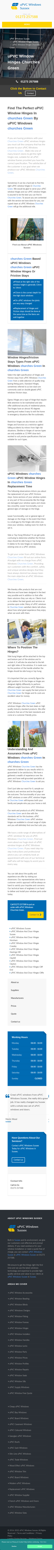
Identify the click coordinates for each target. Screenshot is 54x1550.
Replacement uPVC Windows (21, 1489)
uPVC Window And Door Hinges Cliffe (27, 973)
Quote (13, 1014)
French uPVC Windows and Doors (24, 1501)
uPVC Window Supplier (19, 1495)
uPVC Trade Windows (18, 1460)
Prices (13, 1006)
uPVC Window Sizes (18, 1513)
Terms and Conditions (25, 1533)
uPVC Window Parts (18, 1352)
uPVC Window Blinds (18, 1305)
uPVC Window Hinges (18, 1328)
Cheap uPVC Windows (19, 1407)
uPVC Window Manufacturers (22, 1507)
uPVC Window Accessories (20, 1293)
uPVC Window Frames (19, 1322)
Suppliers (15, 990)
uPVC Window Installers (19, 1334)
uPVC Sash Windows (18, 1448)
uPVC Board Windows (19, 1419)
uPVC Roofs (14, 1442)
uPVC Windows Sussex (21, 929)
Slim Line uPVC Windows (20, 1454)
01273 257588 (27, 17)
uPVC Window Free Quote (20, 1393)
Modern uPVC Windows (19, 1483)
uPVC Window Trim (17, 1472)
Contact (30, 93)
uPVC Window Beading (19, 1299)
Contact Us (35, 915)
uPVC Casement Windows (20, 1424)
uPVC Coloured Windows (20, 1430)
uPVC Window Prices (18, 1358)
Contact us (15, 1022)
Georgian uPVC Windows (20, 1436)
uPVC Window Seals (18, 1376)
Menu (27, 24)
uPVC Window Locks (18, 1346)
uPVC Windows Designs (19, 1311)
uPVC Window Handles (19, 1340)
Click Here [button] (43, 1542)
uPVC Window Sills (17, 1382)
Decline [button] (14, 1546)
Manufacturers (17, 998)
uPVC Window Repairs (19, 1370)
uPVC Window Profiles (19, 1364)
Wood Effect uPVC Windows (21, 1466)
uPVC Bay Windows (18, 1413)
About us (15, 982)
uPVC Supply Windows (19, 1387)
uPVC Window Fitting (18, 1317)
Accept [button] (40, 1546)
